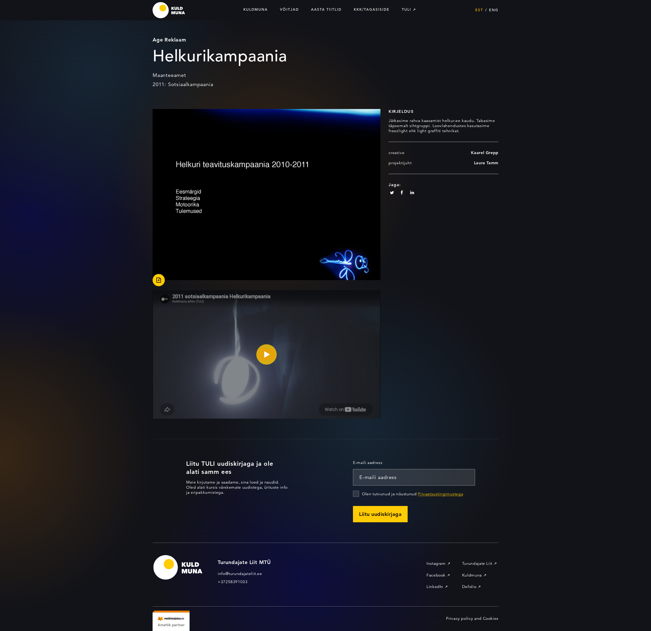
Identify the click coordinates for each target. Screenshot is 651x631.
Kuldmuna (255, 9)
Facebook (436, 575)
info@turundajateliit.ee (240, 573)
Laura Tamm (486, 162)
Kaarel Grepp (484, 152)
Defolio (469, 586)
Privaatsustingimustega (440, 494)
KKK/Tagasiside (372, 9)
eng (493, 10)
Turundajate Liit (477, 563)
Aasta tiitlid (326, 9)
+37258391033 (233, 581)
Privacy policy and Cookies (472, 618)
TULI (406, 9)
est (479, 10)
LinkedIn (434, 586)
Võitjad (289, 9)
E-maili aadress (367, 462)
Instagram (436, 563)
